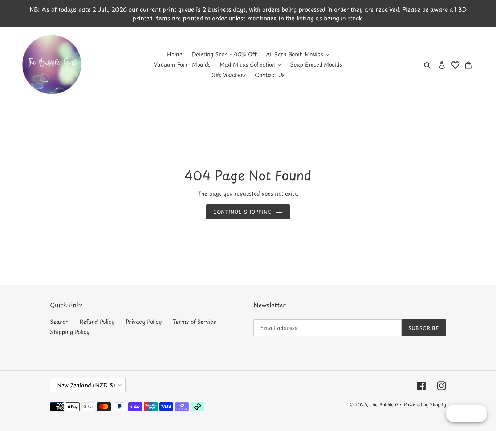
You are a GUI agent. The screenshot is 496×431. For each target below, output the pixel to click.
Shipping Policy (70, 331)
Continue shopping (242, 211)
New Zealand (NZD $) (86, 385)
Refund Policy (97, 321)
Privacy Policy (144, 321)
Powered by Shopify (425, 404)
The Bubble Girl (386, 404)
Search (59, 321)
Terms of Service (194, 321)
